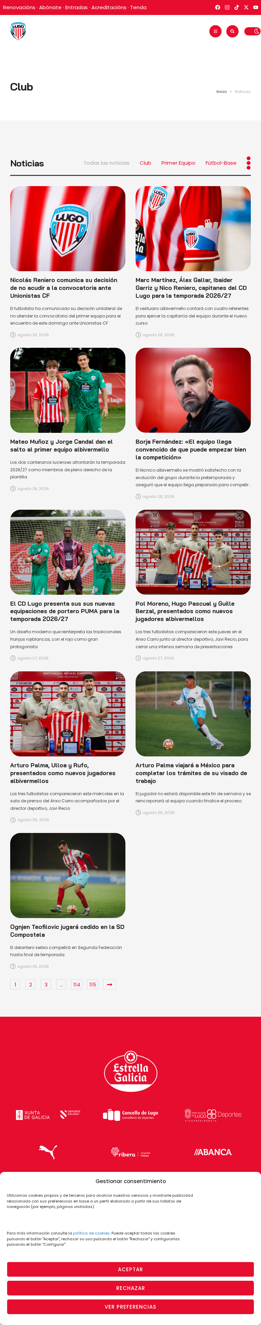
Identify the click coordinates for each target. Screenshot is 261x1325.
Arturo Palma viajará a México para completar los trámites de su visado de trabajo (191, 773)
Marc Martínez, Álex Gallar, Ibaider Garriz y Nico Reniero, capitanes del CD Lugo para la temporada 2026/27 (191, 287)
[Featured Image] (67, 228)
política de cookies (91, 1233)
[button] (215, 31)
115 (92, 984)
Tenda (138, 7)
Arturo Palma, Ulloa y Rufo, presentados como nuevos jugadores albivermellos (63, 773)
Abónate (50, 7)
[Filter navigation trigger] (249, 163)
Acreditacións (108, 7)
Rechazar (130, 1288)
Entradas (76, 7)
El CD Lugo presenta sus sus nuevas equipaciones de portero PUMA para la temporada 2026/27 (64, 611)
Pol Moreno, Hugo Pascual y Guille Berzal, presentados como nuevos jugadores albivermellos (185, 611)
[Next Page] (109, 984)
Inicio (221, 91)
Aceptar (130, 1269)
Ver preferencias (130, 1306)
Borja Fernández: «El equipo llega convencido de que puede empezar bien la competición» (191, 449)
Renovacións (19, 7)
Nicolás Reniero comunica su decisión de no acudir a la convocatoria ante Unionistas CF (63, 287)
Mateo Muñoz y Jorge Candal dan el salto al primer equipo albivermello (61, 445)
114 (76, 984)
